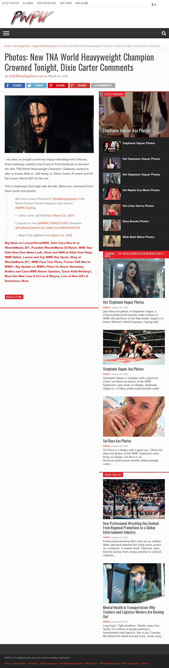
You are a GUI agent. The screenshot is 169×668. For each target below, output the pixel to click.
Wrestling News (21, 45)
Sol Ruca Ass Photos (117, 441)
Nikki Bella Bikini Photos (138, 237)
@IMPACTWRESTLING (53, 223)
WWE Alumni (81, 3)
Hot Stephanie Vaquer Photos (141, 158)
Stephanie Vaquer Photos (139, 143)
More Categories (130, 663)
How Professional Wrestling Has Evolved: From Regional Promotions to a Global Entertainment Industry (131, 528)
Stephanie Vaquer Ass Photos (123, 369)
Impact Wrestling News (45, 45)
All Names (28, 3)
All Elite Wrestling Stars (71, 663)
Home (8, 45)
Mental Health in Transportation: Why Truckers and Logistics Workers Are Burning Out (133, 612)
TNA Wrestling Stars (109, 663)
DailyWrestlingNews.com (26, 76)
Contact (144, 663)
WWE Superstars (46, 3)
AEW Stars (66, 3)
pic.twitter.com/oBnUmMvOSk (60, 227)
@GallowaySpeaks (64, 198)
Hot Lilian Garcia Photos (138, 205)
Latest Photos (10, 3)
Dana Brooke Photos (136, 221)
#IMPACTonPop (25, 207)
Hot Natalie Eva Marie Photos (141, 190)
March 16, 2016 (63, 215)
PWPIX (106, 307)
